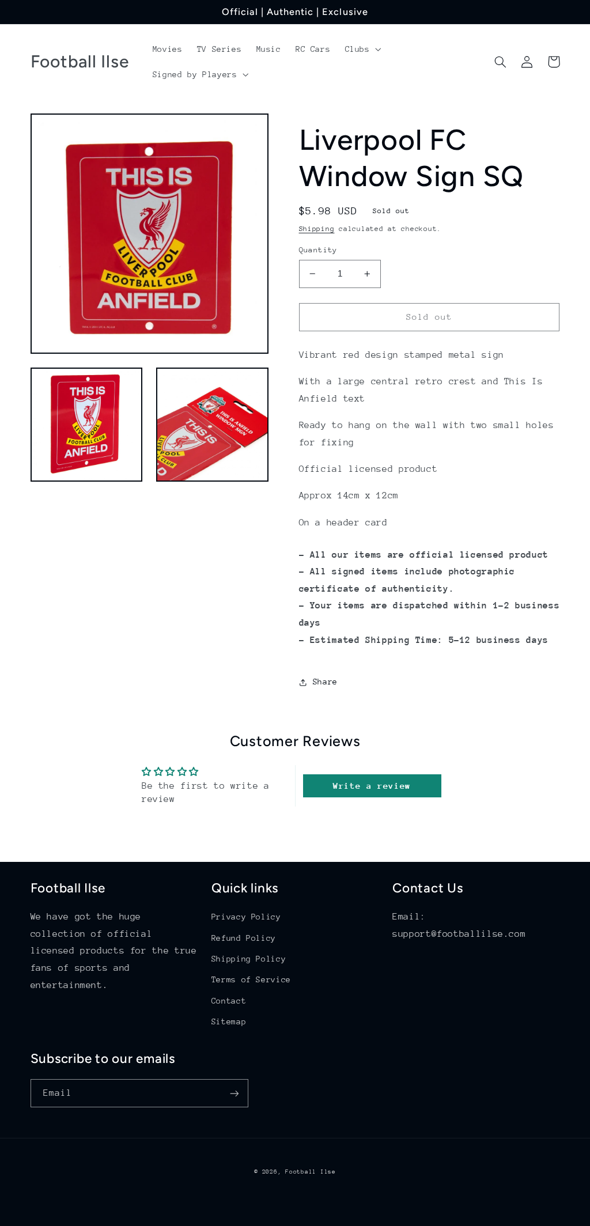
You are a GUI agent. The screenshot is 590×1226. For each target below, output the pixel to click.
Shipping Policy (248, 958)
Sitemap (228, 1021)
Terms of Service (251, 979)
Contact (228, 1000)
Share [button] (325, 681)
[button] (362, 49)
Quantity (318, 249)
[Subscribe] (234, 1093)
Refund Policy (243, 938)
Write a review (372, 785)
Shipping (317, 229)
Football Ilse (310, 1171)
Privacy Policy (246, 916)
